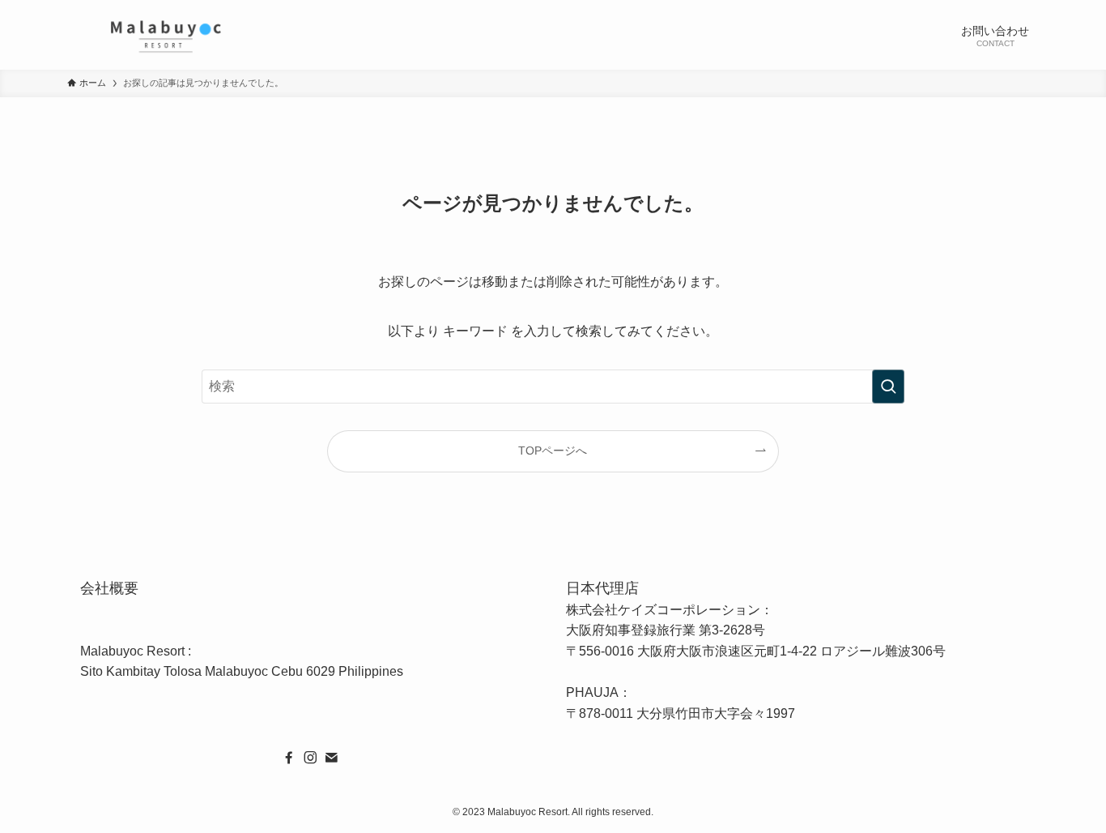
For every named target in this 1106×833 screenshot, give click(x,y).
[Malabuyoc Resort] (165, 35)
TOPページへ (552, 450)
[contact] (331, 758)
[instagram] (310, 758)
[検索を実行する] (888, 387)
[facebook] (289, 758)
